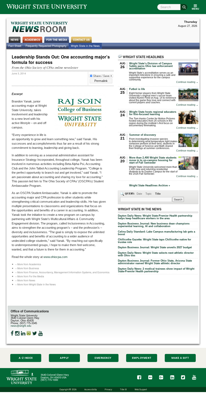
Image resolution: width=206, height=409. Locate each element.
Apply (64, 357)
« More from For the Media (29, 276)
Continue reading (187, 82)
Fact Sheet (14, 46)
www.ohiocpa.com (55, 257)
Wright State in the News (85, 46)
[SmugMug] (29, 333)
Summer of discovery (142, 134)
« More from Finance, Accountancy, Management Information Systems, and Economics (62, 272)
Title (158, 193)
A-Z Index (26, 357)
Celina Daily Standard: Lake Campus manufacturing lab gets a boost (156, 233)
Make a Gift (180, 357)
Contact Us (81, 40)
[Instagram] (17, 333)
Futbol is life (137, 89)
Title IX (123, 389)
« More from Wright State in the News (35, 284)
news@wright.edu (21, 325)
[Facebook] (12, 333)
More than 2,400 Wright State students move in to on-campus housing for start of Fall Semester (152, 160)
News (15, 40)
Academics (32, 40)
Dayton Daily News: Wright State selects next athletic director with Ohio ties (156, 254)
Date (139, 193)
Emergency (103, 357)
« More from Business (27, 268)
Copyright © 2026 (67, 389)
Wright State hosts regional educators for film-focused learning (152, 113)
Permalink (101, 80)
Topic (148, 193)
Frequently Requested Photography (46, 46)
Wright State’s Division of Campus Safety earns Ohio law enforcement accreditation (151, 66)
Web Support (141, 389)
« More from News (25, 280)
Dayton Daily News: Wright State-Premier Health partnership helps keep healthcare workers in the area (155, 217)
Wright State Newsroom (39, 27)
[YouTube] (40, 333)
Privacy (108, 389)
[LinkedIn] (23, 333)
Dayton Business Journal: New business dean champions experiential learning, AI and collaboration (154, 225)
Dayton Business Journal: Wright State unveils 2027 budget (155, 247)
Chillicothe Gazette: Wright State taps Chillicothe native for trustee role (154, 241)
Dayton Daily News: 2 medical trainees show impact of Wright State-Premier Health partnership (156, 270)
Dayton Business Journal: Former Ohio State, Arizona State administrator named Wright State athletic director (155, 262)
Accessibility (90, 389)
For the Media (56, 40)
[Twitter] (34, 333)
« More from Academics (28, 264)
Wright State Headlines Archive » (149, 185)
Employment (141, 357)
